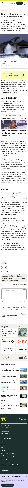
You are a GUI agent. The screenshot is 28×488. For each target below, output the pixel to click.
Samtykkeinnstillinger (7, 453)
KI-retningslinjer (5, 459)
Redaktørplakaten (13, 465)
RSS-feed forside (6, 438)
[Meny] (25, 3)
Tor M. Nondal (5, 433)
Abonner (20, 3)
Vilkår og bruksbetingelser (8, 456)
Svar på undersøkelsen (7, 485)
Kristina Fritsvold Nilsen (8, 428)
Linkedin (3, 444)
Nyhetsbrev (4, 450)
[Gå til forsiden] (2, 3)
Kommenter (13, 61)
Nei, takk (18, 485)
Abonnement (5, 470)
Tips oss (23, 419)
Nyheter (4, 10)
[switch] (24, 75)
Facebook (4, 441)
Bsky (2, 447)
